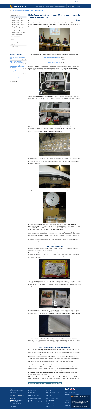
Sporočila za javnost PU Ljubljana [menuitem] (18, 24)
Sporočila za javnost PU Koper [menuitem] (17, 20)
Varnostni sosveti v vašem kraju (35, 397)
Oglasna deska (13, 50)
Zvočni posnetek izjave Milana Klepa (52, 62)
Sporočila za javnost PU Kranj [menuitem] (17, 22)
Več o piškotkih (81, 403)
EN (79, 1)
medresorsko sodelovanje (42, 383)
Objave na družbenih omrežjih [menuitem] (16, 34)
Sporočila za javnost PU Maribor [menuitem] (17, 26)
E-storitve (48, 393)
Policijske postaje (32, 390)
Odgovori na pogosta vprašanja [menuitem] (16, 42)
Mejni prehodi (49, 395)
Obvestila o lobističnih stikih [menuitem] (16, 41)
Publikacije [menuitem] (13, 44)
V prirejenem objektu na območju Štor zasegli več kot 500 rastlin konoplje (17, 62)
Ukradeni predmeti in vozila (52, 398)
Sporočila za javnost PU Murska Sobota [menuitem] (17, 28)
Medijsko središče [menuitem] (71, 6)
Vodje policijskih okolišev (33, 395)
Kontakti (78, 6)
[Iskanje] (72, 2)
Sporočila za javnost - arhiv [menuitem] (15, 15)
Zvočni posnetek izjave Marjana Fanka (52, 59)
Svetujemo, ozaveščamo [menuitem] (60, 6)
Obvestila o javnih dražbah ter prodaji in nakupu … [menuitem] (18, 38)
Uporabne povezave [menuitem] (14, 46)
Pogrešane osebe (50, 400)
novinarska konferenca (53, 383)
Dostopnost (77, 1)
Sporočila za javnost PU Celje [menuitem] (17, 18)
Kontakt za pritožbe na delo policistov (36, 401)
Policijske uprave (31, 392)
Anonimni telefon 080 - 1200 (52, 392)
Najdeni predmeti (50, 397)
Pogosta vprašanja (50, 405)
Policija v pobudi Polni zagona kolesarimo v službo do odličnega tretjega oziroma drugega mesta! (18, 66)
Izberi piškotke (84, 406)
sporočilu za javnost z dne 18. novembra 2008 (59, 241)
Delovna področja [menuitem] (49, 6)
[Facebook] (68, 389)
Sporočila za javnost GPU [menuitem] (16, 17)
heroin (60, 383)
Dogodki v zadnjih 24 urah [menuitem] (15, 36)
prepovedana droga (32, 383)
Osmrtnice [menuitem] (12, 48)
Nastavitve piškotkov (69, 399)
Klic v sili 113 (49, 390)
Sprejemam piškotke (77, 406)
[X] (66, 389)
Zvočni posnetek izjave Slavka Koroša (52, 57)
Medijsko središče (14, 405)
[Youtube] (71, 389)
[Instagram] (74, 389)
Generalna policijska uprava (34, 393)
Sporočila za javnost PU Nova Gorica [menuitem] (18, 30)
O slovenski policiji (14, 401)
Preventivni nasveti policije (15, 403)
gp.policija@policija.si (18, 400)
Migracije (48, 406)
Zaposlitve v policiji (50, 403)
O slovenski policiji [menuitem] (40, 6)
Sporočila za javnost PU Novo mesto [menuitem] (18, 32)
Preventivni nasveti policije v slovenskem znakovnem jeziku (75, 1)
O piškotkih (67, 400)
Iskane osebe (49, 401)
